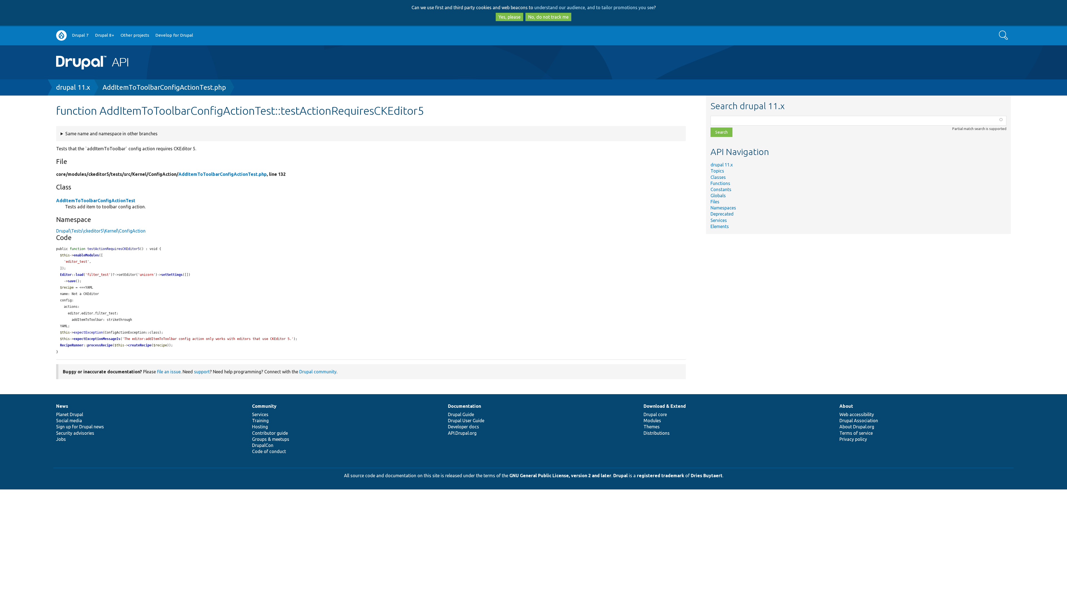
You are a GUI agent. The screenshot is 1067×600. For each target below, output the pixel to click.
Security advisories (75, 433)
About (846, 406)
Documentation (464, 406)
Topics (717, 170)
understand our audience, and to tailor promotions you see (594, 7)
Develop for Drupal (174, 35)
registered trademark (660, 475)
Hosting (260, 426)
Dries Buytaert (706, 475)
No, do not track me (548, 16)
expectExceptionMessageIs (97, 339)
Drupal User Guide (466, 420)
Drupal (620, 475)
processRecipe (100, 345)
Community (264, 406)
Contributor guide (270, 433)
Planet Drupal (69, 414)
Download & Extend (665, 406)
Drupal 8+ (104, 35)
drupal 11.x (73, 87)
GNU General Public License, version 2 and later (560, 475)
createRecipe (139, 345)
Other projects (135, 35)
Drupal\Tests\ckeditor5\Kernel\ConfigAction (101, 230)
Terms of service (856, 433)
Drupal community (317, 371)
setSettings (172, 275)
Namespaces (723, 207)
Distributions (657, 433)
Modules (652, 420)
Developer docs (463, 426)
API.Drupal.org (462, 433)
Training (260, 420)
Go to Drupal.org (61, 35)
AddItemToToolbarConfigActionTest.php (164, 87)
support (202, 371)
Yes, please (509, 16)
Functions (720, 183)
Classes (718, 177)
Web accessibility (856, 414)
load (79, 275)
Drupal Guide (461, 414)
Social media (69, 420)
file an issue (169, 371)
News (62, 406)
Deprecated (722, 213)
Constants (720, 189)
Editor (66, 275)
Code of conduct (269, 451)
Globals (718, 195)
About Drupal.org (856, 426)
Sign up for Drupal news (80, 426)
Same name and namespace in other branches (111, 133)
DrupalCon (262, 445)
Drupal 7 (80, 35)
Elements (719, 226)
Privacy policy (853, 439)
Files (714, 201)
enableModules (86, 255)
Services (718, 220)
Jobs (61, 439)
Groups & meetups (270, 439)
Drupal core (655, 414)
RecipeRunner (71, 345)
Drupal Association (858, 420)
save (72, 281)
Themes (652, 426)
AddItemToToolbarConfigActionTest (95, 200)
